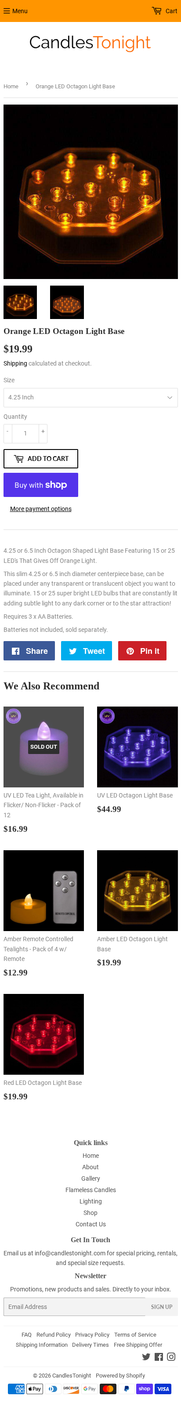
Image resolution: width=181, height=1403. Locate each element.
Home (11, 86)
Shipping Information (42, 1344)
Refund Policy (53, 1334)
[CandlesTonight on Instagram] (171, 1358)
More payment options (41, 508)
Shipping (15, 363)
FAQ (27, 1334)
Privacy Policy (92, 1334)
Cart (170, 11)
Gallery (90, 1178)
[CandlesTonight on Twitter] (146, 1358)
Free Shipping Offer (138, 1344)
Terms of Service (135, 1334)
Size (9, 380)
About (90, 1167)
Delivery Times (90, 1344)
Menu (20, 11)
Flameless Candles (90, 1189)
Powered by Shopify (120, 1375)
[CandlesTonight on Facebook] (158, 1358)
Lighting (91, 1201)
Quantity (15, 416)
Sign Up (161, 1307)
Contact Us (91, 1224)
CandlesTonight (71, 1375)
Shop (90, 1212)
